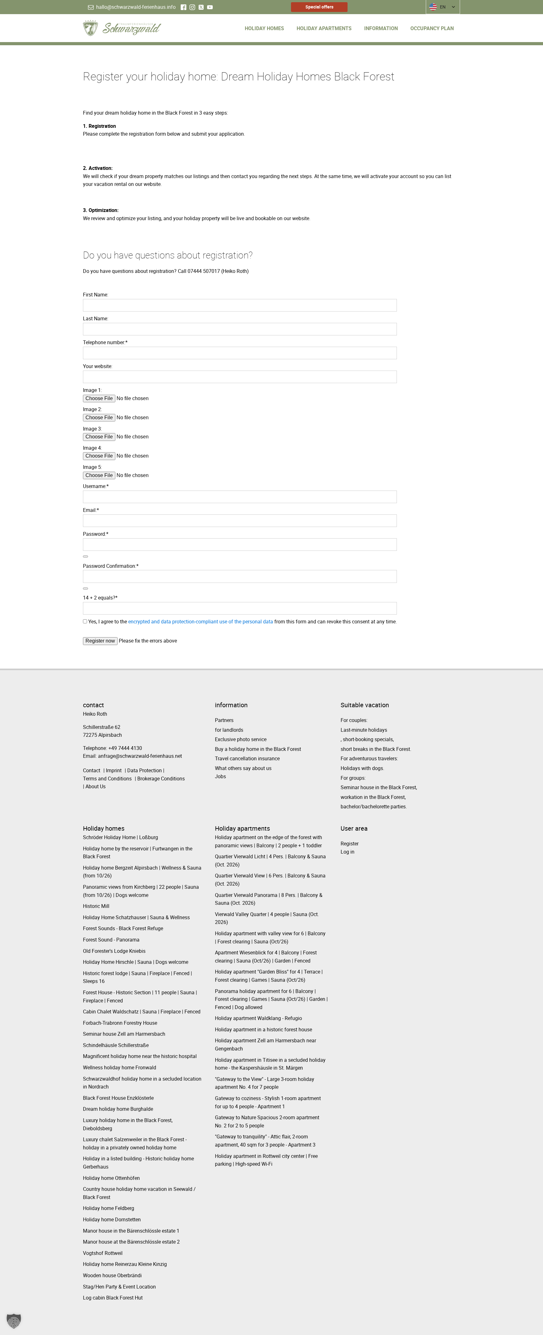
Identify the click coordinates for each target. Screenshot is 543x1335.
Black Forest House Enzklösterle (118, 1097)
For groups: (353, 777)
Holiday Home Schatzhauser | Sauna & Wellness (136, 917)
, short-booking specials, (367, 739)
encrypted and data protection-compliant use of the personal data (200, 621)
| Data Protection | (144, 770)
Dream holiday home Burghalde (118, 1108)
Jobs (220, 776)
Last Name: (95, 318)
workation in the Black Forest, (373, 797)
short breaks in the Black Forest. (376, 749)
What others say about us (243, 768)
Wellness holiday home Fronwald (119, 1067)
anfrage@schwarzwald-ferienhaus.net (140, 755)
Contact (91, 770)
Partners (224, 720)
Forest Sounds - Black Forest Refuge (123, 928)
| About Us (94, 786)
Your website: (97, 366)
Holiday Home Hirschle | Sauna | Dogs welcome (135, 961)
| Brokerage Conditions (160, 778)
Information (381, 28)
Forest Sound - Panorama (111, 939)
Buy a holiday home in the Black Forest (258, 749)
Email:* (91, 510)
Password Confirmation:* (111, 565)
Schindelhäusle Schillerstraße (116, 1045)
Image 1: (92, 390)
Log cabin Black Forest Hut (113, 1297)
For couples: (354, 720)
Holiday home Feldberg (108, 1208)
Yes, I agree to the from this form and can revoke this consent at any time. (242, 621)
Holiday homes (264, 28)
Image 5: (92, 467)
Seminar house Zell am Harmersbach (124, 1033)
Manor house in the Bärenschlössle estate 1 (131, 1230)
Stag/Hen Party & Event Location (119, 1286)
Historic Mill (96, 906)
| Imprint (112, 770)
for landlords (229, 729)
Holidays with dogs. (362, 768)
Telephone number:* (105, 342)
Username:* (96, 486)
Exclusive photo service (240, 739)
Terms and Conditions (107, 778)
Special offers (319, 7)
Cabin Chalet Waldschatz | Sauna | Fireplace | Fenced (141, 1011)
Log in (347, 851)
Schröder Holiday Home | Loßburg (120, 837)
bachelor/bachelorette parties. (374, 806)
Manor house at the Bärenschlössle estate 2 (131, 1241)
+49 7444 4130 (125, 748)
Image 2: (92, 409)
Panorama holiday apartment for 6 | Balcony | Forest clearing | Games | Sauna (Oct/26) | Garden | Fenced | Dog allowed (271, 999)
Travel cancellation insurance (247, 758)
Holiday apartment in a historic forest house (263, 1029)
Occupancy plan (432, 28)
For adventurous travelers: (369, 758)
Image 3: (92, 428)
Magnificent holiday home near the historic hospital (140, 1056)
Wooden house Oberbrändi (112, 1275)
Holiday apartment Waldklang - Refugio (258, 1018)
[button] (132, 7)
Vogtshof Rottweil (103, 1253)
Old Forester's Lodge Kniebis (114, 950)
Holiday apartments (324, 28)
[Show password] (85, 556)
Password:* (95, 533)
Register (350, 843)
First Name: (95, 294)
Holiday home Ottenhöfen (111, 1178)
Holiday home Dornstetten (112, 1219)
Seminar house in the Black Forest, (379, 787)
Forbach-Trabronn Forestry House (120, 1022)
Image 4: (92, 447)
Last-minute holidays (364, 729)
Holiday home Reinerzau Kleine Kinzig (125, 1264)
